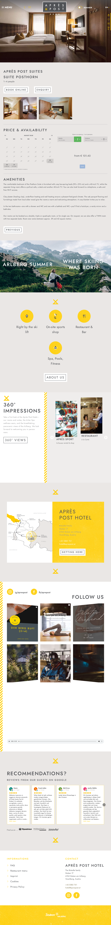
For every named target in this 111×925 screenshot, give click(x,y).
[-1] (75, 139)
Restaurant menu (18, 870)
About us (55, 377)
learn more (103, 288)
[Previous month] (5, 135)
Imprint (14, 876)
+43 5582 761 (65, 541)
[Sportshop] (109, 28)
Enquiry (43, 89)
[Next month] (52, 135)
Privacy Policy (17, 886)
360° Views (15, 440)
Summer (88, 7)
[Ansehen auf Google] (11, 789)
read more (48, 288)
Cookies (14, 881)
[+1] (79, 139)
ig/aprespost (21, 592)
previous (13, 229)
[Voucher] (109, 15)
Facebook (76, 895)
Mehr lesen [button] (12, 821)
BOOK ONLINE (16, 89)
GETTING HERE (72, 552)
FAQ (12, 865)
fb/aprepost (44, 592)
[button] (7, 804)
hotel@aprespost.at (67, 544)
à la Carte (85, 439)
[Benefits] (109, 19)
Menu (8, 7)
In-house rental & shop (65, 443)
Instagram (68, 895)
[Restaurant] (109, 24)
